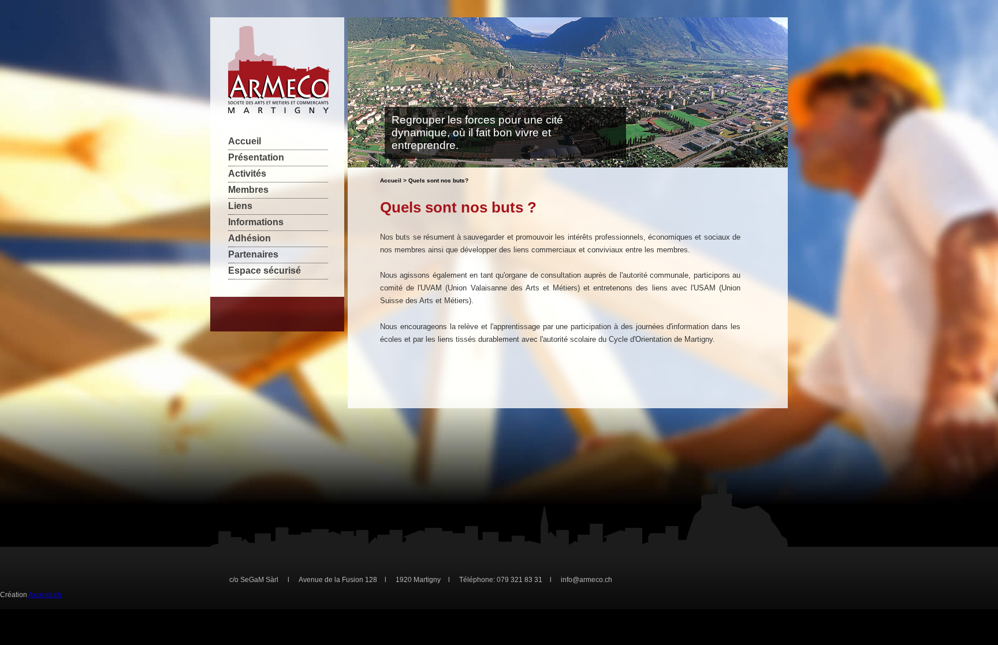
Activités (247, 173)
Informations (256, 222)
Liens (240, 206)
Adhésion (249, 238)
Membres (248, 190)
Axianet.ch (44, 595)
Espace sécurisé (264, 270)
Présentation (256, 157)
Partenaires (253, 254)
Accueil (244, 141)
